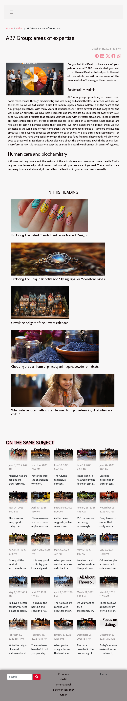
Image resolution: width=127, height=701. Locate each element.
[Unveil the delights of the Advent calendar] (40, 302)
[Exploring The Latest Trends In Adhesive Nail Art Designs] (49, 215)
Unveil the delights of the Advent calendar (39, 323)
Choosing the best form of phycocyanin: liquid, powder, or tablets (55, 366)
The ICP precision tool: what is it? (87, 627)
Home (9, 28)
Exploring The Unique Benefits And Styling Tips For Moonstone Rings (58, 279)
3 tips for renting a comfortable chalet (20, 584)
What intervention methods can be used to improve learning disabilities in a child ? (61, 412)
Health (63, 679)
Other (19, 28)
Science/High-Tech (63, 689)
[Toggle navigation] (11, 12)
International (63, 684)
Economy (63, 674)
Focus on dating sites (110, 624)
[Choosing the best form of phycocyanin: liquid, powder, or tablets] (55, 346)
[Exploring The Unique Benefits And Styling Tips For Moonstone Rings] (58, 259)
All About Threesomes (89, 579)
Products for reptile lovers (41, 540)
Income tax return (110, 579)
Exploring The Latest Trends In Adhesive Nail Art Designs (49, 235)
